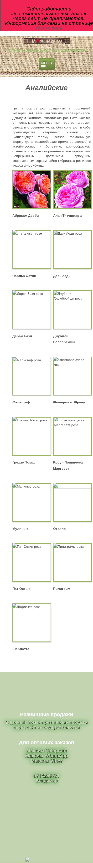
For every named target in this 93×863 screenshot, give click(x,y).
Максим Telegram (46, 750)
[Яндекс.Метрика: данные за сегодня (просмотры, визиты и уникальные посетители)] (46, 860)
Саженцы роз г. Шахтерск (58, 809)
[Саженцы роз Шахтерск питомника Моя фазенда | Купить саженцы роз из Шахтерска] (46, 41)
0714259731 (46, 775)
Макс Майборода (59, 819)
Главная (47, 679)
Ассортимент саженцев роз (46, 688)
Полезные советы (46, 693)
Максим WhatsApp (46, 755)
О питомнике (46, 684)
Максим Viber (46, 760)
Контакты (49, 27)
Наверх (82, 824)
